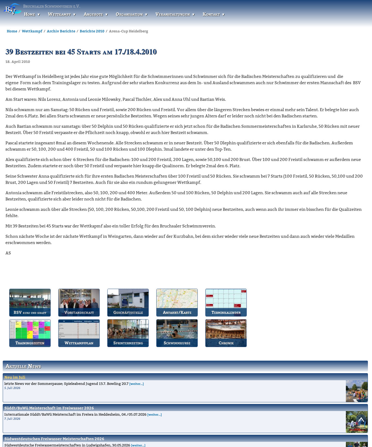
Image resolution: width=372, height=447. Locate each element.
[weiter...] (136, 384)
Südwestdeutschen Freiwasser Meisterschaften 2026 (54, 438)
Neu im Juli (14, 377)
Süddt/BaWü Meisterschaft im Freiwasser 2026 (49, 407)
